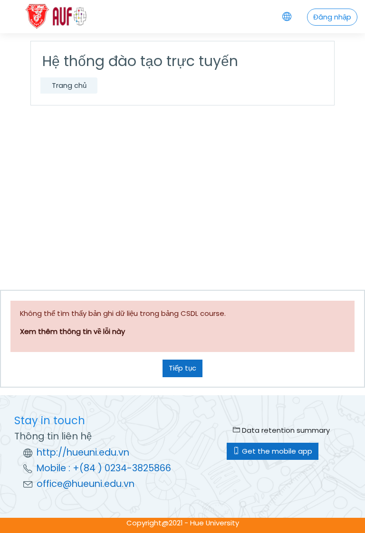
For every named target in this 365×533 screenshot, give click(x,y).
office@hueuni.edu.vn (85, 483)
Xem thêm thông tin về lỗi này (72, 331)
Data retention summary (285, 430)
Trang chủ (69, 85)
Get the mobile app (276, 451)
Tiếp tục (182, 368)
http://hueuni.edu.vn (83, 452)
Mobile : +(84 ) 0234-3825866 (104, 468)
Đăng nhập (332, 17)
